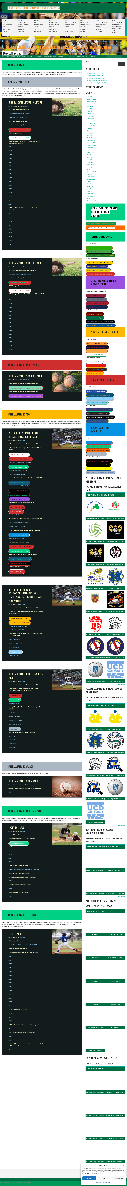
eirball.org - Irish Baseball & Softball (96, 307)
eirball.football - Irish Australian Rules (97, 347)
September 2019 (91, 179)
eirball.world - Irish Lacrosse (94, 314)
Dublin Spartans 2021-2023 (18, 467)
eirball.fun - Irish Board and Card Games (98, 450)
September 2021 (91, 125)
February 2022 (91, 113)
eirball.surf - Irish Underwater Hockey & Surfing (100, 399)
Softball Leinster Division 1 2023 (95, 78)
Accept (89, 1178)
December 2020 (91, 142)
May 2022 (89, 109)
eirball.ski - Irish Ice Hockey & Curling (97, 303)
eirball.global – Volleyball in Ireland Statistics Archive (57, 47)
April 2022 (90, 111)
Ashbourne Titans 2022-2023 (19, 499)
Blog (7, 57)
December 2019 (91, 172)
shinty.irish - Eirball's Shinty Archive (96, 266)
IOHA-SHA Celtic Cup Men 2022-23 (97, 83)
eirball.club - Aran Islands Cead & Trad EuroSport (100, 274)
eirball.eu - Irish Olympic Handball (96, 391)
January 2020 (90, 169)
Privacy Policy (106, 1182)
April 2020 (90, 162)
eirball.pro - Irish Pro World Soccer (96, 355)
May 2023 (89, 96)
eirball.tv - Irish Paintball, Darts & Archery (98, 446)
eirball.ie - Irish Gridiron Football (95, 295)
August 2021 (90, 128)
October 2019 (91, 176)
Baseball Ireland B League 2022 (19, 291)
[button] (123, 1165)
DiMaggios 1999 (15, 652)
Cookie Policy (99, 1182)
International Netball (83, 57)
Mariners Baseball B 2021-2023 (20, 559)
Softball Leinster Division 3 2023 (95, 73)
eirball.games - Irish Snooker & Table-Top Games (100, 417)
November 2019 (91, 174)
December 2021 (91, 118)
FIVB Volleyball (38, 57)
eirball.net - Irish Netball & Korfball (96, 343)
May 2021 (89, 135)
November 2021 (91, 121)
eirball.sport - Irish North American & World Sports (100, 223)
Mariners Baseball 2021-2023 (19, 482)
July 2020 (89, 155)
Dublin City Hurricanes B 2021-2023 (21, 547)
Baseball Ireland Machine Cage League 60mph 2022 (25, 396)
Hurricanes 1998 (15, 695)
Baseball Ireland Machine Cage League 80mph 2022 (25, 388)
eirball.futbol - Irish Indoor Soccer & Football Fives (100, 325)
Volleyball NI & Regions (50, 57)
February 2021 (91, 140)
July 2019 (89, 184)
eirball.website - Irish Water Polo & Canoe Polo (99, 395)
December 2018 (91, 201)
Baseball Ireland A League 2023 (19, 130)
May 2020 (89, 159)
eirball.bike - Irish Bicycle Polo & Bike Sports (99, 468)
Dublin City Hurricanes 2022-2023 (20, 459)
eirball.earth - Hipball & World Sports (97, 402)
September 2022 (91, 106)
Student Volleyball (27, 57)
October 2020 (91, 147)
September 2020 (91, 150)
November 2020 (91, 145)
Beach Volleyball (62, 57)
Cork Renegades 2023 (17, 507)
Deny (103, 1178)
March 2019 (90, 193)
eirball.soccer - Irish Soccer (94, 362)
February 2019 (91, 196)
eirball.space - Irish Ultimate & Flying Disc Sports (100, 321)
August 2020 (90, 152)
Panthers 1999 (14, 729)
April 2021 (90, 138)
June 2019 (90, 186)
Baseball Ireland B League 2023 (19, 282)
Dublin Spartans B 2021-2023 (19, 551)
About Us (92, 57)
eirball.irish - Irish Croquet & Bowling (97, 421)
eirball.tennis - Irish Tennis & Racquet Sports (99, 409)
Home (3, 57)
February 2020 (91, 167)
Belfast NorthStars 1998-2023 (19, 623)
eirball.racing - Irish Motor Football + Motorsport (100, 472)
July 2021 (89, 130)
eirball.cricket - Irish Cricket (94, 373)
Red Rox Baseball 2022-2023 (19, 454)
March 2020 (90, 164)
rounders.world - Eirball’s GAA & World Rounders (100, 255)
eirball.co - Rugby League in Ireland (96, 351)
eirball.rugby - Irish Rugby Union (95, 365)
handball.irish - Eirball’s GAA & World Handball (99, 252)
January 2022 (90, 116)
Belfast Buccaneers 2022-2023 (19, 618)
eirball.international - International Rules (98, 270)
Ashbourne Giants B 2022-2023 (19, 563)
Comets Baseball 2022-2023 (19, 535)
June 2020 (90, 157)
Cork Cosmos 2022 (16, 511)
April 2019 (90, 191)
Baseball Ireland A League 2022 (19, 138)
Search (87, 61)
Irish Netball (72, 57)
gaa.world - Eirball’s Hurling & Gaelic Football (99, 248)
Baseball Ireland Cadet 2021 (18, 843)
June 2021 (90, 133)
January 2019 (90, 198)
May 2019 (89, 188)
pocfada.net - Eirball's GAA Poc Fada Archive (99, 262)
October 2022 (91, 104)
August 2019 (90, 181)
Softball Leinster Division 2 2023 (95, 75)
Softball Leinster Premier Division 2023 (97, 80)
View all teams (121, 684)
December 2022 (91, 99)
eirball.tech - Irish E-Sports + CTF (96, 454)
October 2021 (91, 123)
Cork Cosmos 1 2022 (16, 571)
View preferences (118, 1178)
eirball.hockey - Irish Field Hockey (96, 369)
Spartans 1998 (14, 700)
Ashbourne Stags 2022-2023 (18, 495)
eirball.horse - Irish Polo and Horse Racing (98, 465)
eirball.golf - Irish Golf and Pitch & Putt (97, 413)
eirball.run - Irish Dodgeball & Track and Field (99, 461)
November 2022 (91, 101)
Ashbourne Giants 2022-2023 (19, 491)
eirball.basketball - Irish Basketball (96, 299)
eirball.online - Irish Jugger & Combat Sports (99, 442)
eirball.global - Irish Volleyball (95, 318)
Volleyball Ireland (15, 57)
